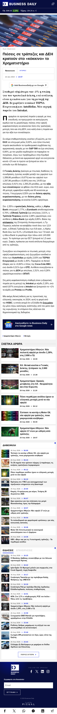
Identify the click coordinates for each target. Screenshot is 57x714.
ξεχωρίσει (48, 303)
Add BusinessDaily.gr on (29, 85)
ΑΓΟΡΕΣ (23, 70)
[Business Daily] (19, 4)
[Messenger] (33, 711)
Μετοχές (27, 336)
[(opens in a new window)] (5, 711)
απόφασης (8, 222)
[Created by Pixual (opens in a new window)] (28, 703)
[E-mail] (52, 711)
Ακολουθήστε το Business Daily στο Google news (31, 324)
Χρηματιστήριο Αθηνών (12, 336)
